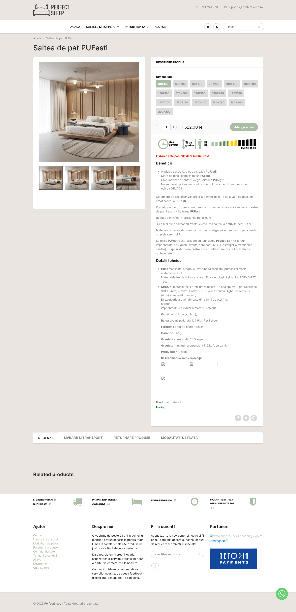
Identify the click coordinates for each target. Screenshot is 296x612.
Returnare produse (45, 547)
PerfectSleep (52, 603)
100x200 (250, 83)
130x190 (200, 93)
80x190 (163, 83)
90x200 (214, 83)
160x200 (200, 102)
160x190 (182, 102)
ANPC (37, 559)
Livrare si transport (83, 438)
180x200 (237, 102)
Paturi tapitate (137, 26)
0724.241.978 (209, 7)
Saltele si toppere (100, 26)
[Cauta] (259, 27)
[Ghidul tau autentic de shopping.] (219, 540)
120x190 (164, 93)
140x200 (164, 102)
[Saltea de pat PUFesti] (89, 112)
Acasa (75, 26)
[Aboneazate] (199, 554)
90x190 (197, 83)
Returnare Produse (132, 438)
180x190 (218, 102)
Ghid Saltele (41, 567)
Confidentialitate (44, 551)
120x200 (182, 93)
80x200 (180, 83)
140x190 (236, 93)
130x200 (218, 93)
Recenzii (45, 438)
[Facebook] (155, 567)
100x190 (231, 83)
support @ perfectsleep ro (245, 7)
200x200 (164, 111)
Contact (38, 535)
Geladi (177, 402)
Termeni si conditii (45, 555)
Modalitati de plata (179, 438)
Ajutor (160, 26)
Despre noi (40, 563)
